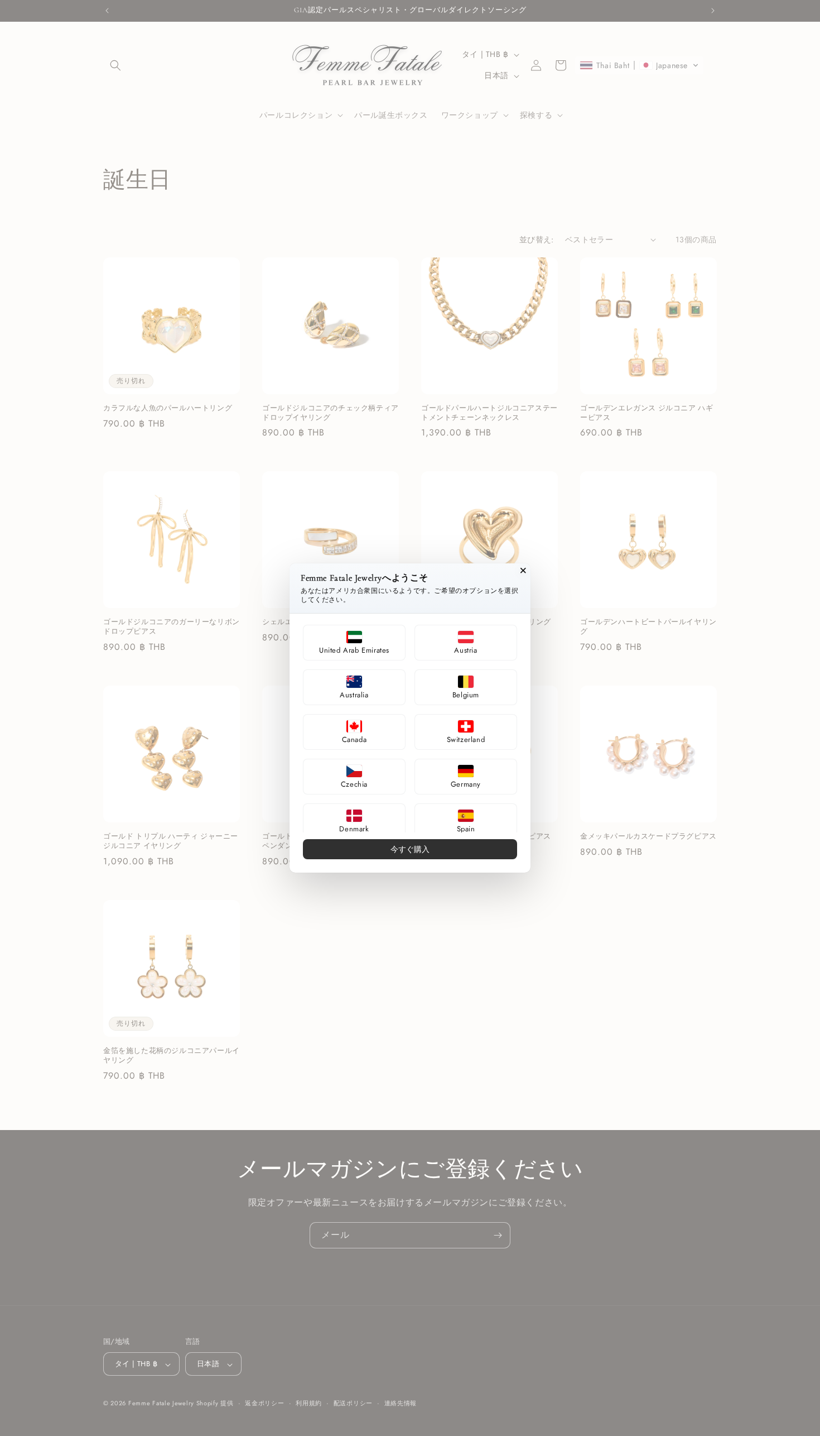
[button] (354, 642)
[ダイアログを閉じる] (523, 570)
